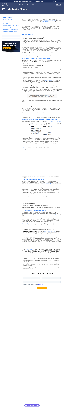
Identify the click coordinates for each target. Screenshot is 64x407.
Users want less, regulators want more (10, 29)
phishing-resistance (30, 249)
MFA (47, 183)
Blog (26, 15)
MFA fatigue (24, 147)
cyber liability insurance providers (49, 20)
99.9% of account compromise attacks (53, 121)
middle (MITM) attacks (53, 214)
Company (44, 4)
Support (49, 4)
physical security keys (49, 80)
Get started (6, 48)
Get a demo (58, 4)
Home (23, 15)
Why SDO (19, 4)
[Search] (61, 1)
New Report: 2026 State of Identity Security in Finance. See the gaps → (29, 1)
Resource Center (31, 270)
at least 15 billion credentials (49, 231)
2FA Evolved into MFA (7, 19)
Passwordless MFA (25, 223)
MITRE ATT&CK (45, 21)
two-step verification (51, 115)
